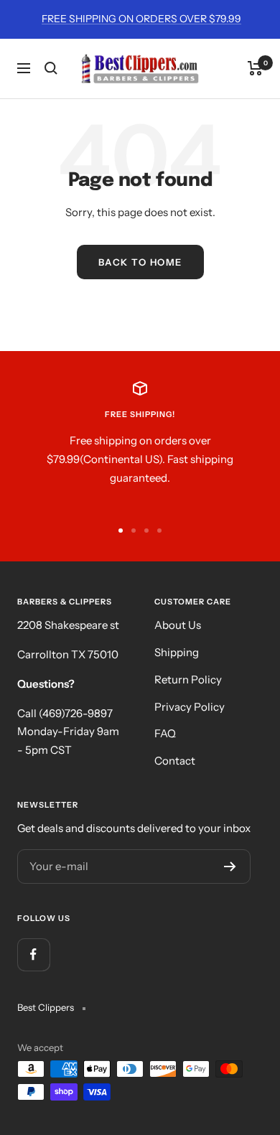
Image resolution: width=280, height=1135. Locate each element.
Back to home (140, 262)
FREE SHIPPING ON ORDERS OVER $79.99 (141, 18)
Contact (174, 760)
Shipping (176, 652)
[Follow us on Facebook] (33, 954)
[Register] (230, 866)
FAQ (165, 733)
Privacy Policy (189, 707)
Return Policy (188, 679)
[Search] (51, 68)
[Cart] (255, 68)
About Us (177, 625)
